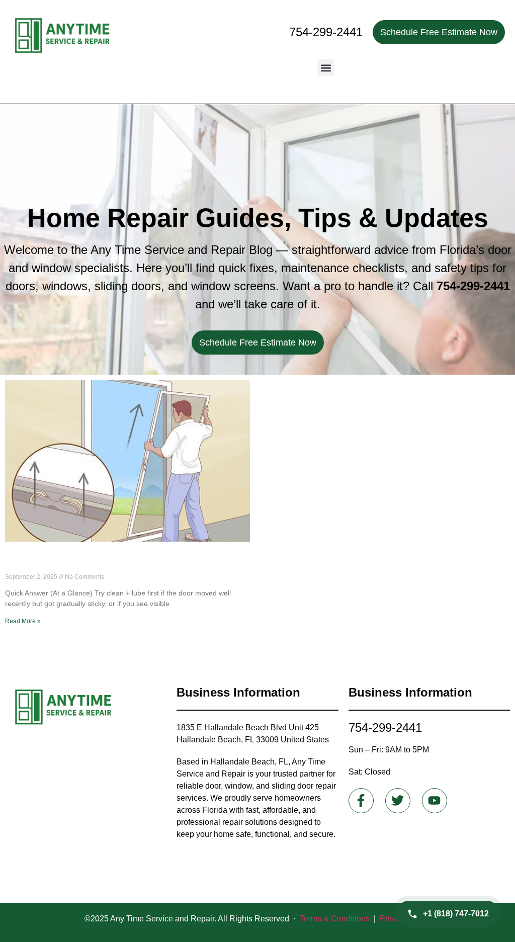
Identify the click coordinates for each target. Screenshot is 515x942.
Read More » (23, 621)
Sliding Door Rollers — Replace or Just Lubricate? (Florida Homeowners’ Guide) (113, 562)
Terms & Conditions (335, 918)
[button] (325, 67)
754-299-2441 (326, 32)
